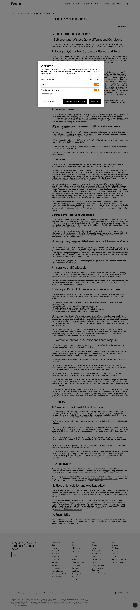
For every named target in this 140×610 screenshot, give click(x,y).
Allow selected (48, 101)
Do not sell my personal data (75, 101)
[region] (71, 84)
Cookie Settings (46, 94)
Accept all (94, 101)
